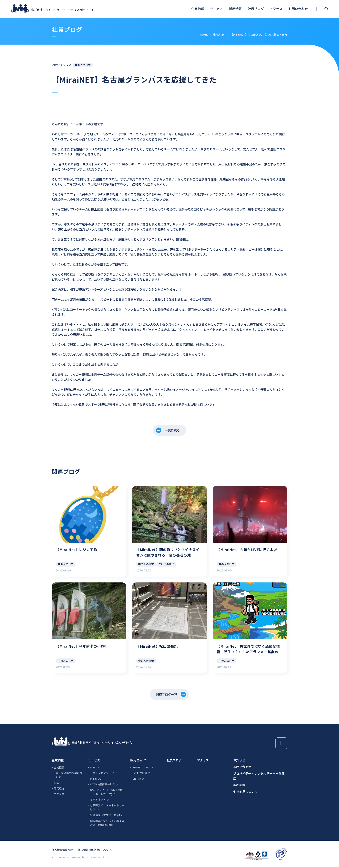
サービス (216, 8)
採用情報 (235, 8)
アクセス (276, 8)
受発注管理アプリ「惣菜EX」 (107, 815)
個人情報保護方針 (62, 849)
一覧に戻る (172, 430)
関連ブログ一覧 (166, 694)
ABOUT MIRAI (140, 767)
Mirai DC (95, 778)
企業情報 (197, 8)
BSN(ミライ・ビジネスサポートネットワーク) (106, 792)
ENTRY (136, 778)
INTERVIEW (139, 773)
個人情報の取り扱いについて (95, 849)
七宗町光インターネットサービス (107, 807)
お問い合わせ (298, 8)
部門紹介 (59, 788)
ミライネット (98, 799)
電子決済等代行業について (69, 775)
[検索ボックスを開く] (326, 9)
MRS (93, 767)
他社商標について (245, 791)
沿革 (56, 783)
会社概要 (59, 767)
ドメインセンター (100, 773)
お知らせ (239, 760)
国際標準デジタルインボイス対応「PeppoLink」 (107, 823)
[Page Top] (281, 743)
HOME (204, 34)
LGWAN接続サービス (102, 784)
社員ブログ (256, 8)
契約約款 (239, 785)
